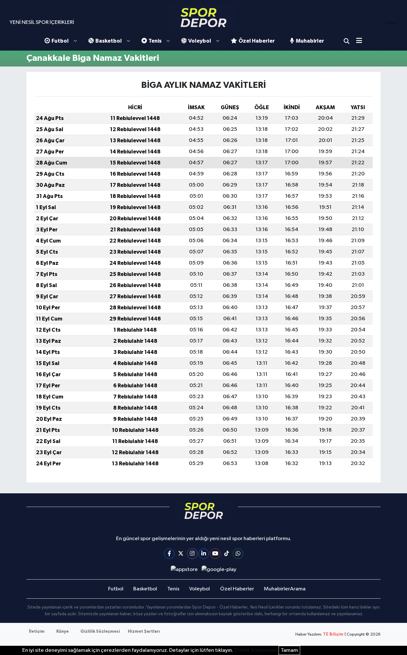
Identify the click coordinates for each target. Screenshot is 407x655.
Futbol (60, 41)
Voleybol (199, 41)
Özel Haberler (256, 41)
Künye (62, 632)
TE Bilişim (333, 634)
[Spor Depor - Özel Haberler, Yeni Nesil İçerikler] (203, 17)
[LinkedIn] (203, 553)
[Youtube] (215, 553)
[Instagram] (192, 553)
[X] (181, 553)
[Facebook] (169, 553)
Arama (346, 41)
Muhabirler (310, 41)
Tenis (155, 41)
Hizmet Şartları (144, 632)
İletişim (37, 632)
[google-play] (219, 569)
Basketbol (108, 41)
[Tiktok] (226, 553)
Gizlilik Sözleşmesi (100, 632)
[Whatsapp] (238, 553)
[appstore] (184, 569)
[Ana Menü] (361, 41)
